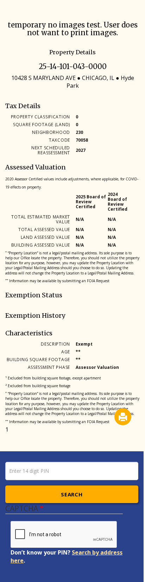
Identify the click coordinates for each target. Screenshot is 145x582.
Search (71, 494)
